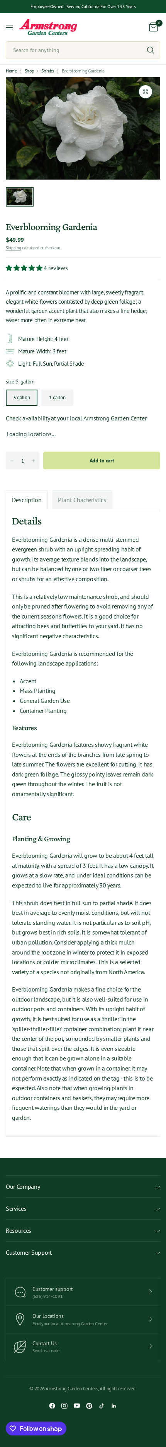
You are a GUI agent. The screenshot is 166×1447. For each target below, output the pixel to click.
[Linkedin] (114, 1406)
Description (27, 500)
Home (11, 71)
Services (16, 1208)
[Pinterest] (89, 1406)
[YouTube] (77, 1406)
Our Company (23, 1186)
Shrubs (47, 71)
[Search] (150, 50)
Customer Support (29, 1252)
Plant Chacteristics (82, 500)
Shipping (13, 247)
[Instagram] (64, 1406)
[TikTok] (101, 1406)
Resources (18, 1230)
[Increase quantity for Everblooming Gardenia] (33, 461)
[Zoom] (145, 92)
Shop (29, 71)
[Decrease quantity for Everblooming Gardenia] (12, 461)
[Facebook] (52, 1406)
